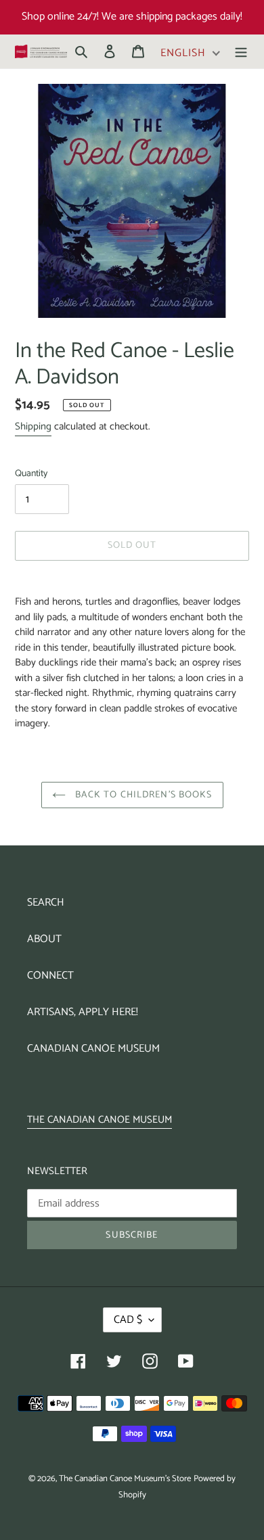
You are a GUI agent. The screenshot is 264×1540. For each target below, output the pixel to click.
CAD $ (128, 1320)
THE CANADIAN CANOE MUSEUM (99, 1119)
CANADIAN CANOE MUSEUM (93, 1049)
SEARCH (45, 902)
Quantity (31, 474)
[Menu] (241, 51)
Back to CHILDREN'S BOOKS (142, 795)
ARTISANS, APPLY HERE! (82, 1012)
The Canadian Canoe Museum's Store (125, 1479)
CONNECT (50, 975)
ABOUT (44, 939)
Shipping (33, 426)
